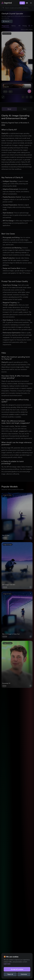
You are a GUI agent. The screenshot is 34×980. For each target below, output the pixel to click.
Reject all (10, 974)
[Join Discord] (27, 3)
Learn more (7, 964)
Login (22, 3)
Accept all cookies (17, 969)
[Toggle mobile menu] (31, 3)
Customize (24, 974)
